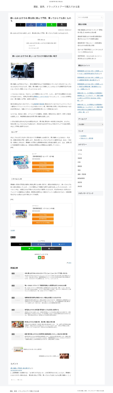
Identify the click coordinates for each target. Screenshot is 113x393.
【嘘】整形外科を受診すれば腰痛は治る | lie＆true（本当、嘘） (90, 109)
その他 (13, 230)
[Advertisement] (90, 207)
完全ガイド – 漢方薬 (86, 138)
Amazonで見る (43, 163)
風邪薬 (36, 104)
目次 (39, 39)
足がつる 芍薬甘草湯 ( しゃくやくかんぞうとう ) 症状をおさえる (90, 51)
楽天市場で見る (43, 166)
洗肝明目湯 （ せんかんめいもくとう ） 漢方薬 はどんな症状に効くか (90, 57)
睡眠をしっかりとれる (41, 96)
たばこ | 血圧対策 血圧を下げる (89, 73)
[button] (62, 25)
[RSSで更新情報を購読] (43, 257)
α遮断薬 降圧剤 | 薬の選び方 (88, 80)
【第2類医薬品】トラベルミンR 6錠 (43, 208)
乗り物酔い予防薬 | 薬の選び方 (20, 368)
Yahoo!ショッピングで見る (43, 170)
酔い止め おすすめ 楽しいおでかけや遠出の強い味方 (41, 43)
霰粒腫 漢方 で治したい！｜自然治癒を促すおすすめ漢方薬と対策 (90, 44)
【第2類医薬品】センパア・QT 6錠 (43, 156)
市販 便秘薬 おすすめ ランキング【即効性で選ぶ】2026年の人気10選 (90, 31)
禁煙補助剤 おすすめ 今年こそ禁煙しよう (90, 71)
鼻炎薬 (42, 104)
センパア (32, 45)
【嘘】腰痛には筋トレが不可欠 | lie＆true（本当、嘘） (90, 98)
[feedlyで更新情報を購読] (39, 257)
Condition (83, 136)
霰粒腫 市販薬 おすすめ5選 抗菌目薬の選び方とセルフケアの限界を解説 (90, 38)
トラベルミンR (34, 48)
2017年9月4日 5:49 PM (16, 370)
